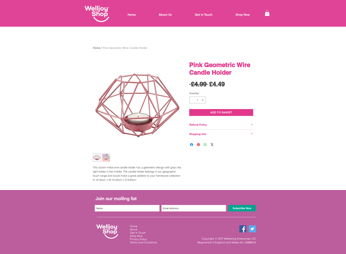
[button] (267, 13)
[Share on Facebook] (191, 144)
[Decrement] (192, 100)
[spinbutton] (197, 100)
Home (96, 47)
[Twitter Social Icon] (252, 228)
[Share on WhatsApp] (205, 144)
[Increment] (203, 100)
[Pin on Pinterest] (198, 144)
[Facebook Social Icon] (242, 228)
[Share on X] (212, 144)
